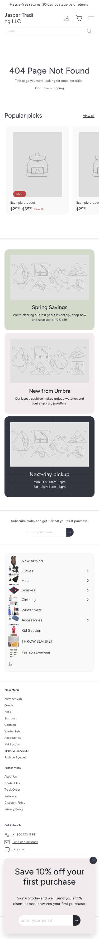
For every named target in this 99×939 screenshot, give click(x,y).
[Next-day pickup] (49, 444)
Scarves (9, 718)
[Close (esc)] (93, 860)
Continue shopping (49, 88)
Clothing (10, 725)
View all (89, 116)
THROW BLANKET (17, 751)
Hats (7, 712)
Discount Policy (14, 802)
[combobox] (49, 31)
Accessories (12, 738)
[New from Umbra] (49, 361)
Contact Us (12, 783)
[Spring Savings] (49, 277)
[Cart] (79, 18)
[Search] (89, 31)
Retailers (10, 796)
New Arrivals (13, 699)
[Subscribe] (77, 920)
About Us (10, 776)
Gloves (8, 705)
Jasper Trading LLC (18, 18)
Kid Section (12, 744)
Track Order (12, 789)
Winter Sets (12, 731)
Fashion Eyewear (16, 757)
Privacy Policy (13, 809)
